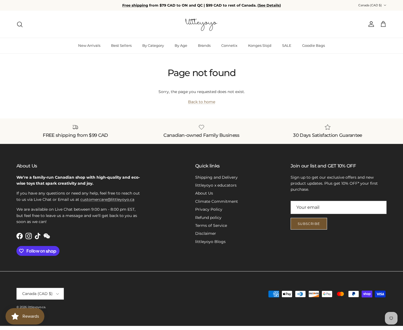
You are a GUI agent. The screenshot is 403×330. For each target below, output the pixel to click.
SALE (286, 45)
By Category (153, 45)
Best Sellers (121, 45)
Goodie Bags (313, 45)
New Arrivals (89, 45)
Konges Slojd (259, 45)
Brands (204, 45)
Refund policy (208, 217)
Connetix (229, 45)
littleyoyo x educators (216, 185)
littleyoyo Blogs (210, 241)
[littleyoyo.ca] (201, 24)
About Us (204, 193)
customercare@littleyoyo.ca (107, 199)
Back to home (201, 101)
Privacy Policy (208, 209)
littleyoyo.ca (36, 307)
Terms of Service (211, 225)
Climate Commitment (216, 201)
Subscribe (309, 224)
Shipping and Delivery (216, 177)
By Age (181, 45)
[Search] (19, 24)
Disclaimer (205, 233)
